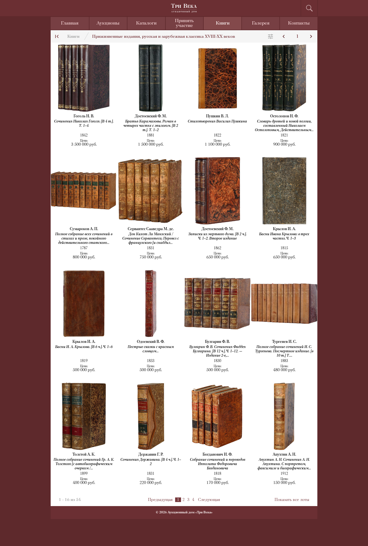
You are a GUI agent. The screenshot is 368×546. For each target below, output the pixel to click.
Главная (69, 23)
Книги (223, 23)
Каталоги (146, 23)
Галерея (260, 23)
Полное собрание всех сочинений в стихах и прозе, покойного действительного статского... (83, 238)
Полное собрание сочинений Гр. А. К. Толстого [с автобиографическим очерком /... (84, 464)
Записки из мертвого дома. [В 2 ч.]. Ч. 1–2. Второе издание (217, 236)
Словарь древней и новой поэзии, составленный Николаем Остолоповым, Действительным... (284, 126)
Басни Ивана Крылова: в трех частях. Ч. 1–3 (284, 236)
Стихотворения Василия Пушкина (217, 122)
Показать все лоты (292, 500)
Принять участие (184, 23)
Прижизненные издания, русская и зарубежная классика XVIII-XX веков (163, 37)
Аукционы (108, 23)
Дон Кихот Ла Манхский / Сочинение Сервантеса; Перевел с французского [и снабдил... (150, 238)
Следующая (209, 500)
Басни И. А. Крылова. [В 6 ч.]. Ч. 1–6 (84, 347)
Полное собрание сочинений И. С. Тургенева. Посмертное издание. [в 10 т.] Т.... (284, 351)
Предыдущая (160, 500)
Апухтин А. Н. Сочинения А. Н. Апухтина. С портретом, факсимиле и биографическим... (284, 464)
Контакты (299, 23)
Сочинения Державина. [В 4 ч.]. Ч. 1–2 (150, 462)
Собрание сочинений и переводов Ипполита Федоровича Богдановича (217, 464)
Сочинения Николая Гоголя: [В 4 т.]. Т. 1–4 (84, 124)
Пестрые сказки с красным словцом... (151, 349)
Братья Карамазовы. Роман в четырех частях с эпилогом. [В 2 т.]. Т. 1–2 (150, 126)
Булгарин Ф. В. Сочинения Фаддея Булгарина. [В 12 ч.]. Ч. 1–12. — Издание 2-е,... (217, 351)
